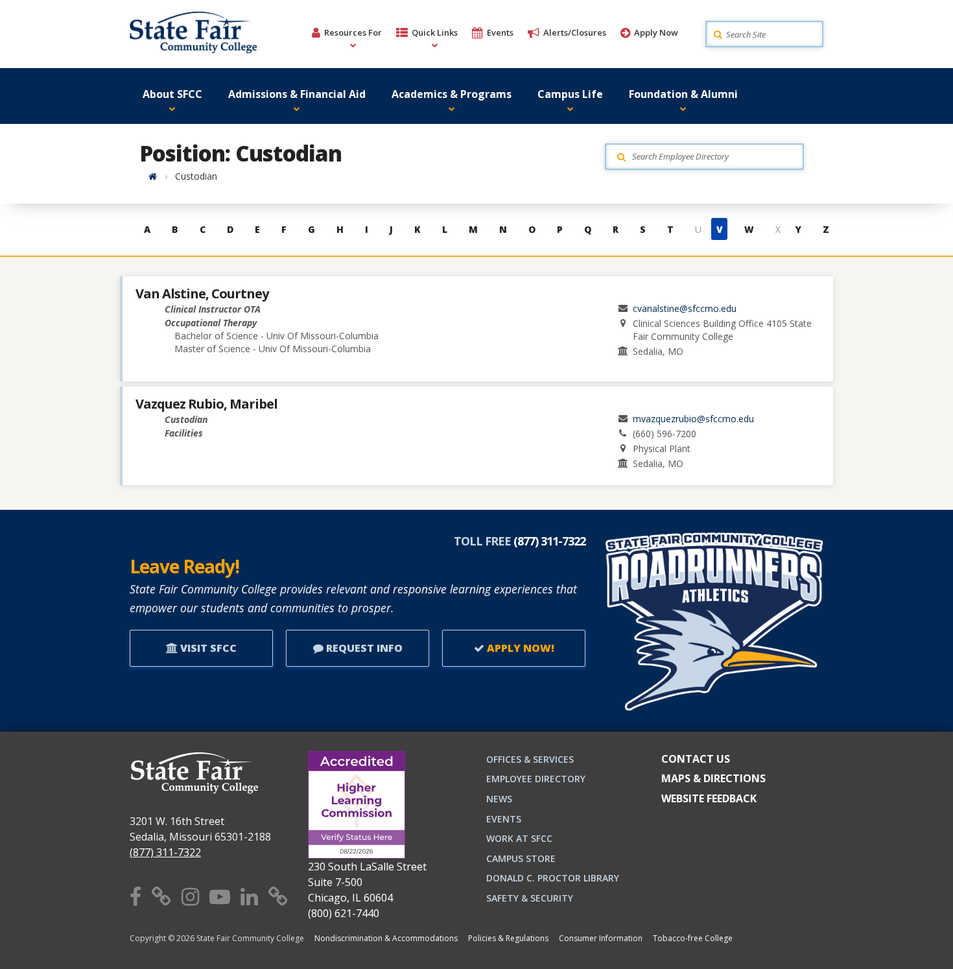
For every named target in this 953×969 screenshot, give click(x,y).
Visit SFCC (207, 648)
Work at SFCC (519, 838)
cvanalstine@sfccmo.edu (684, 308)
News (499, 799)
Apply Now (656, 32)
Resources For (353, 32)
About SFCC (172, 94)
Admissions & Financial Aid (297, 94)
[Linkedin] (249, 896)
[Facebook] (135, 896)
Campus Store (521, 858)
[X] (161, 896)
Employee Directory (535, 778)
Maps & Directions (713, 778)
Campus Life (570, 94)
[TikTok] (278, 896)
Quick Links (435, 32)
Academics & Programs (452, 94)
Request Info (363, 648)
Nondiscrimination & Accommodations (386, 938)
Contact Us (695, 759)
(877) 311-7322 (165, 852)
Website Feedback (709, 798)
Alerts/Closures (574, 32)
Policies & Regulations (508, 938)
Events (500, 32)
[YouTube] (219, 896)
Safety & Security (529, 898)
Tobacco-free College (693, 938)
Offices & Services (530, 759)
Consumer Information (600, 938)
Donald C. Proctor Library (552, 878)
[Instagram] (190, 896)
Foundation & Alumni (683, 94)
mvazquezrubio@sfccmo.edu (693, 419)
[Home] (152, 176)
